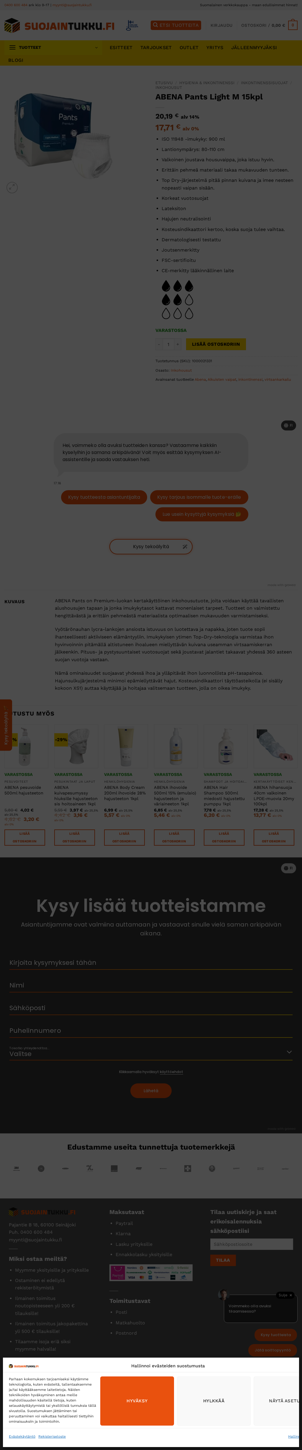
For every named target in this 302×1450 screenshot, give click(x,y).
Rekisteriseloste (52, 1436)
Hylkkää (213, 1401)
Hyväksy (137, 1401)
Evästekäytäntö (22, 1436)
